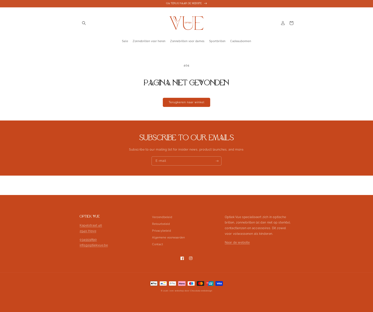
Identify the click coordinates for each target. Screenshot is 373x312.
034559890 (88, 239)
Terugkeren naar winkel (186, 102)
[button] (84, 23)
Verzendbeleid (162, 217)
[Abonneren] (217, 161)
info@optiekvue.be (94, 245)
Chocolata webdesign (201, 291)
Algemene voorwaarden (168, 237)
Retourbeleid (161, 223)
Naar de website (237, 242)
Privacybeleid (161, 230)
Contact (157, 244)
